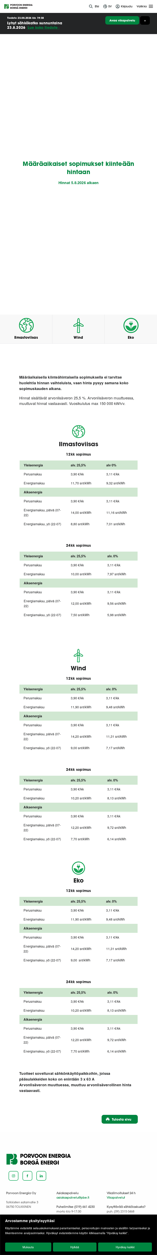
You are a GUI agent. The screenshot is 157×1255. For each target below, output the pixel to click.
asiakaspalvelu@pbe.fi (72, 1197)
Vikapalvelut (116, 1197)
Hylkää (74, 1247)
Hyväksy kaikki (125, 1247)
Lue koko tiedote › (43, 27)
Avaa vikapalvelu (122, 20)
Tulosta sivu (121, 1119)
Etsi (97, 6)
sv (110, 6)
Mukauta (28, 1247)
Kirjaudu (126, 6)
